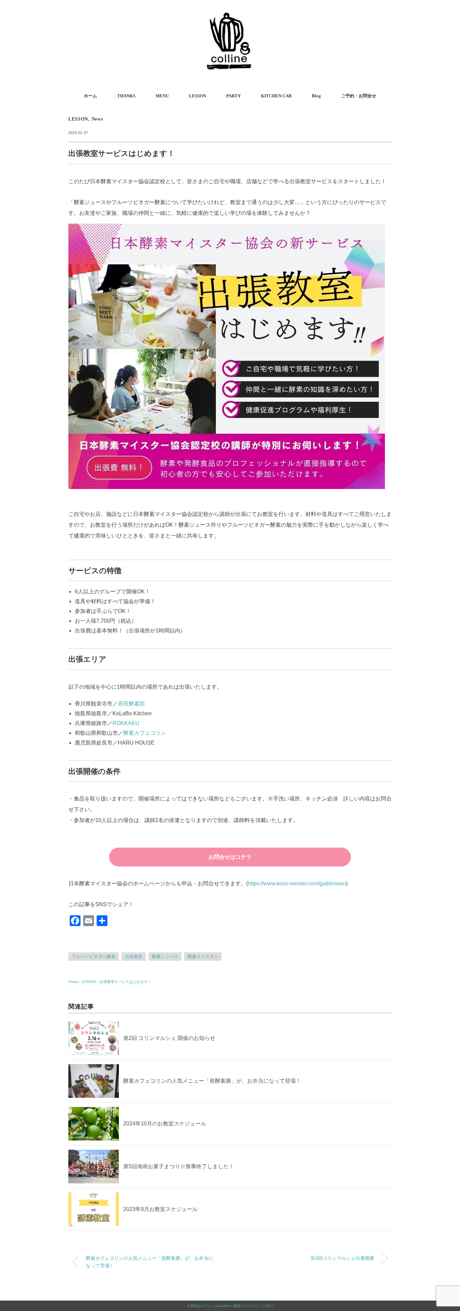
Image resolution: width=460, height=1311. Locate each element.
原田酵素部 (131, 704)
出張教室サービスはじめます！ (126, 982)
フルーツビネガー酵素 (94, 956)
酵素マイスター (203, 956)
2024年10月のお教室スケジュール (164, 1123)
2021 (269, 1306)
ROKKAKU (125, 723)
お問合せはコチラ (230, 857)
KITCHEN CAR (276, 95)
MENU (162, 95)
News (97, 119)
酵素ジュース (165, 956)
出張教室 (133, 956)
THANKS (126, 95)
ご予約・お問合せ (358, 95)
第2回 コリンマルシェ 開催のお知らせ (169, 1038)
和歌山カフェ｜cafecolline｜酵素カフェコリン (226, 1306)
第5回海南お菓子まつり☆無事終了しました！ (178, 1166)
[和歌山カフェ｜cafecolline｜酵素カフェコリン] (230, 15)
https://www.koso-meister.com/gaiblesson (297, 883)
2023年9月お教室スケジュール (160, 1209)
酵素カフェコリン (144, 733)
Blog (316, 95)
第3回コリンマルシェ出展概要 (342, 1258)
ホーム (90, 95)
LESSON (197, 95)
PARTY (233, 95)
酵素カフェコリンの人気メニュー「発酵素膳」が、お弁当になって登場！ (212, 1081)
